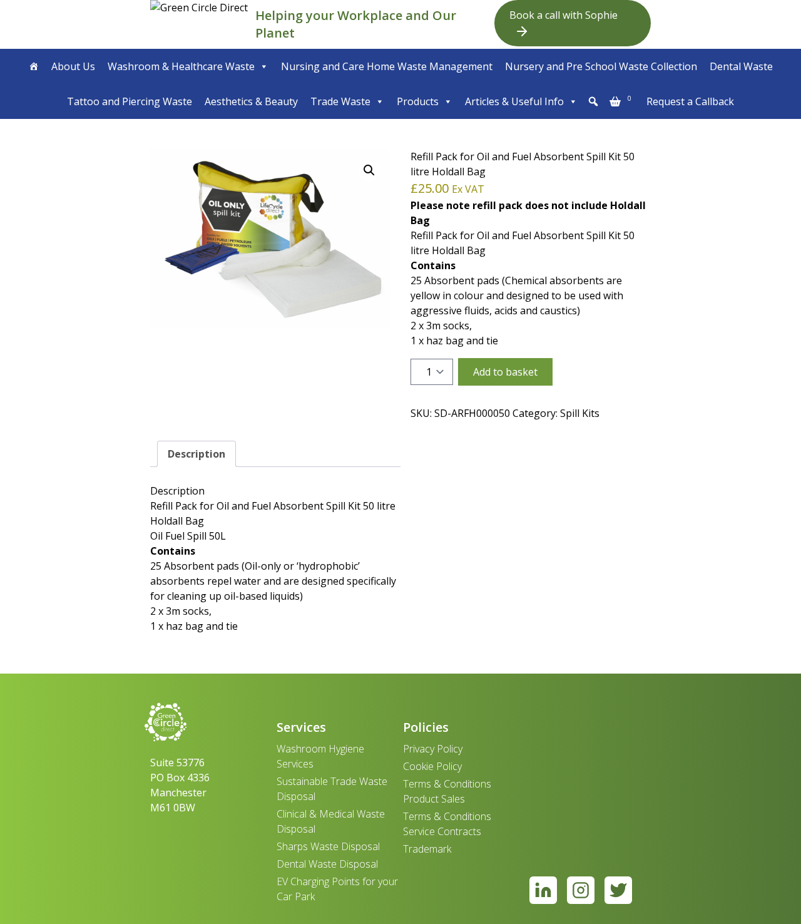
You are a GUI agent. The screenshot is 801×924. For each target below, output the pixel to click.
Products (418, 101)
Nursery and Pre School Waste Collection (601, 66)
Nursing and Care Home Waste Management (386, 66)
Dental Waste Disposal (327, 864)
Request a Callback (690, 101)
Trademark (427, 849)
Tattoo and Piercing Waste (129, 101)
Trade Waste (340, 101)
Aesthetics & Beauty (251, 101)
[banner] (200, 24)
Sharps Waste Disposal (328, 846)
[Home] (34, 66)
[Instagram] (580, 890)
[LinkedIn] (543, 890)
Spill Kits (579, 413)
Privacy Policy (432, 749)
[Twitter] (618, 890)
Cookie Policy (432, 766)
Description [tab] (196, 454)
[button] (593, 101)
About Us (73, 66)
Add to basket (505, 372)
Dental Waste (741, 66)
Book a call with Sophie (563, 15)
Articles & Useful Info (514, 101)
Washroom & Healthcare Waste (181, 66)
